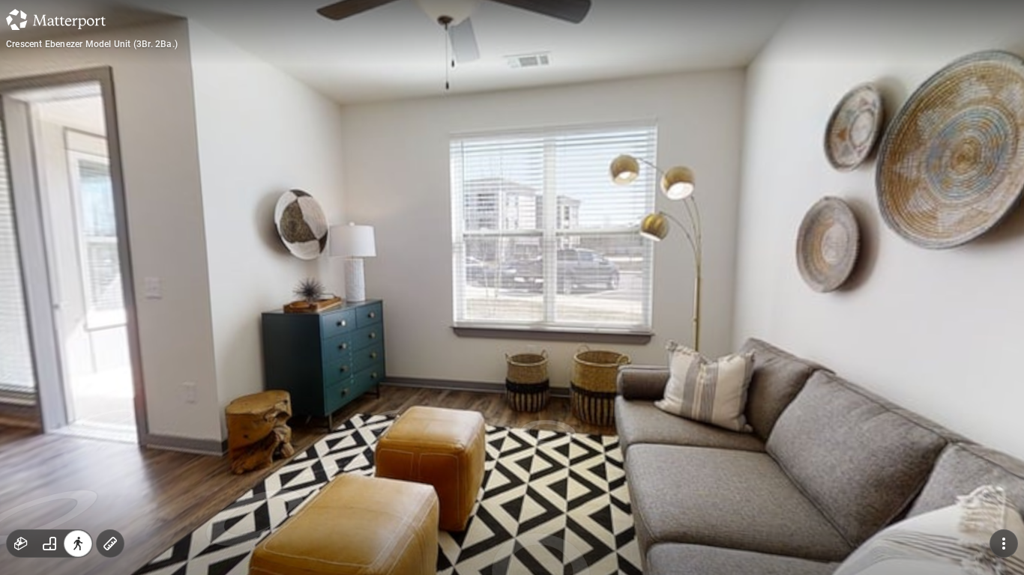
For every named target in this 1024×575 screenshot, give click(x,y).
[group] (49, 543)
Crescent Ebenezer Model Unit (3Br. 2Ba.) (92, 44)
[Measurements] (110, 543)
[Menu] (1004, 543)
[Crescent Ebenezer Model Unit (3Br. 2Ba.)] (512, 287)
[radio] (21, 543)
